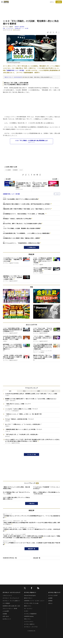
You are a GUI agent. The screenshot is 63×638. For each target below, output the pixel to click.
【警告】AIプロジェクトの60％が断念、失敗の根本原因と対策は (16, 487)
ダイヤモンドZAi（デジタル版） (31, 603)
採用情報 (50, 600)
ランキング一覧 (31, 454)
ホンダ (21, 169)
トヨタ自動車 (8, 169)
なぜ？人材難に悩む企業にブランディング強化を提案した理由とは (16, 498)
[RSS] (38, 588)
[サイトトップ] (6, 2)
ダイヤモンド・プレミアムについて (11, 598)
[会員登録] (59, 2)
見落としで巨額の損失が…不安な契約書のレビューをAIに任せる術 (46, 493)
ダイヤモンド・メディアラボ (30, 626)
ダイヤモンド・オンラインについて (11, 592)
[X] (25, 588)
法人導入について (7, 619)
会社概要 (50, 598)
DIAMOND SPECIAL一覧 (10, 558)
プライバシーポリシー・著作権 (10, 608)
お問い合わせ (6, 616)
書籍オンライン (27, 606)
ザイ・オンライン (28, 608)
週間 (38, 391)
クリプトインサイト (28, 621)
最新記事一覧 (31, 548)
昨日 (24, 391)
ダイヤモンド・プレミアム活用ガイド (11, 600)
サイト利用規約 (6, 603)
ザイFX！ (26, 611)
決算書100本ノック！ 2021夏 (21, 28)
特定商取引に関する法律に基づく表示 (11, 606)
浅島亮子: (19, 26)
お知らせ (50, 603)
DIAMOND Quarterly (29, 616)
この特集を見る (31, 247)
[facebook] (31, 588)
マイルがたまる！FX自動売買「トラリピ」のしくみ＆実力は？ (46, 487)
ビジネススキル (9, 28)
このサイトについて (7, 595)
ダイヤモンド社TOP (52, 595)
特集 (4, 28)
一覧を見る (31, 503)
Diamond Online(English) (30, 595)
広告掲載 (5, 613)
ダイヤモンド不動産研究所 (30, 613)
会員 (53, 391)
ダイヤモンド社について (54, 592)
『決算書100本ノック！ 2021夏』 (15, 70)
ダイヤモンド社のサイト (30, 592)
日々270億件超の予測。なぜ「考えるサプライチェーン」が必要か (16, 493)
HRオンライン (27, 619)
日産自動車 (15, 169)
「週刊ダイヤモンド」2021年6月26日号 (13, 77)
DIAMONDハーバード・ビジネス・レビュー (34, 600)
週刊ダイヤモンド (28, 598)
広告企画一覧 (36, 558)
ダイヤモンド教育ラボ (29, 624)
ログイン (52, 1)
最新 (10, 391)
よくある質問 (6, 611)
